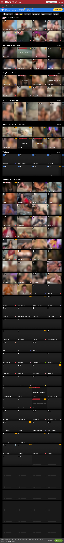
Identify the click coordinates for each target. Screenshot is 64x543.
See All (59, 18)
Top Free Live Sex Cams (11, 45)
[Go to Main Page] (11, 2)
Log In (60, 2)
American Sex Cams (12, 18)
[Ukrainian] (21, 14)
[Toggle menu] (2, 2)
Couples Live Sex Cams (10, 73)
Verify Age (58, 9)
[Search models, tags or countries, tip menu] (62, 6)
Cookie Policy (11, 541)
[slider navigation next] (61, 31)
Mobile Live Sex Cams (10, 100)
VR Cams (5, 152)
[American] (16, 14)
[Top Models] (20, 2)
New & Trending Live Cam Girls (13, 125)
